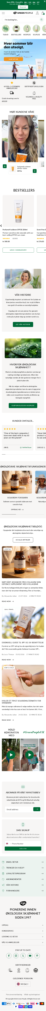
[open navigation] (3, 13)
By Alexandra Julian (9, 596)
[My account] (37, 13)
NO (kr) (24, 984)
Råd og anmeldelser (10, 942)
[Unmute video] (34, 118)
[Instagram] (16, 956)
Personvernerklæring (14, 994)
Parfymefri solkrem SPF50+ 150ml (24, 167)
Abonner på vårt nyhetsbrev (23, 792)
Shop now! (23, 7)
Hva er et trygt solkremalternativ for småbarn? (21, 702)
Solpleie (36, 35)
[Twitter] (23, 956)
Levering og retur (10, 937)
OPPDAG (5, 925)
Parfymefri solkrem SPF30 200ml (15, 230)
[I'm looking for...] (41, 19)
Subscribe (23, 848)
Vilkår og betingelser (32, 994)
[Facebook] (8, 956)
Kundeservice (8, 931)
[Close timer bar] (44, 1)
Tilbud (5, 35)
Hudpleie (27, 35)
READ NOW (6, 601)
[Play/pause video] (34, 124)
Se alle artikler (23, 540)
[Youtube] (30, 956)
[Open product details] (35, 171)
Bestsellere (16, 35)
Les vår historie (23, 324)
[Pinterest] (37, 956)
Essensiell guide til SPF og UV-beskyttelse (23, 642)
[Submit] (36, 809)
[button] (11, 755)
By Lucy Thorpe (8, 654)
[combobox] (8, 843)
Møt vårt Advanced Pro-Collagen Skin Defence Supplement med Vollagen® (21, 583)
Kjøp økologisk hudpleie (23, 405)
